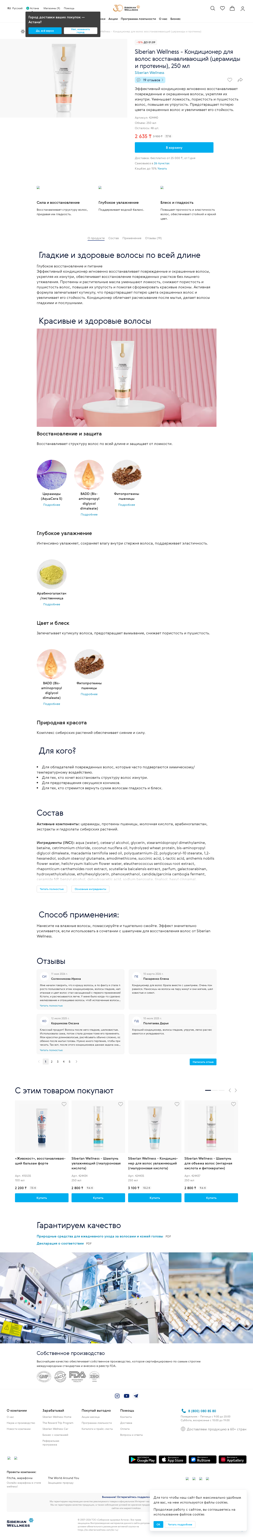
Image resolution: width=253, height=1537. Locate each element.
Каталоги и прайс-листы (97, 1429)
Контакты (126, 1417)
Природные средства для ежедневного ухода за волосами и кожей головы (104, 1236)
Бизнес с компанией (55, 1435)
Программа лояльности (138, 19)
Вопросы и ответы (131, 1435)
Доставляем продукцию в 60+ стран (216, 1429)
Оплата (125, 1429)
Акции (113, 19)
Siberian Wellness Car (55, 1429)
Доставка (126, 1423)
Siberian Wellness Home (57, 1417)
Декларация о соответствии (64, 1243)
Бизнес (175, 19)
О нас (163, 19)
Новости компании (19, 1429)
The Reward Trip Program (58, 1423)
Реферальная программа (51, 1442)
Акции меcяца (91, 1417)
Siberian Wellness (149, 72)
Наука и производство (21, 1423)
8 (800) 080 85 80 (202, 1411)
